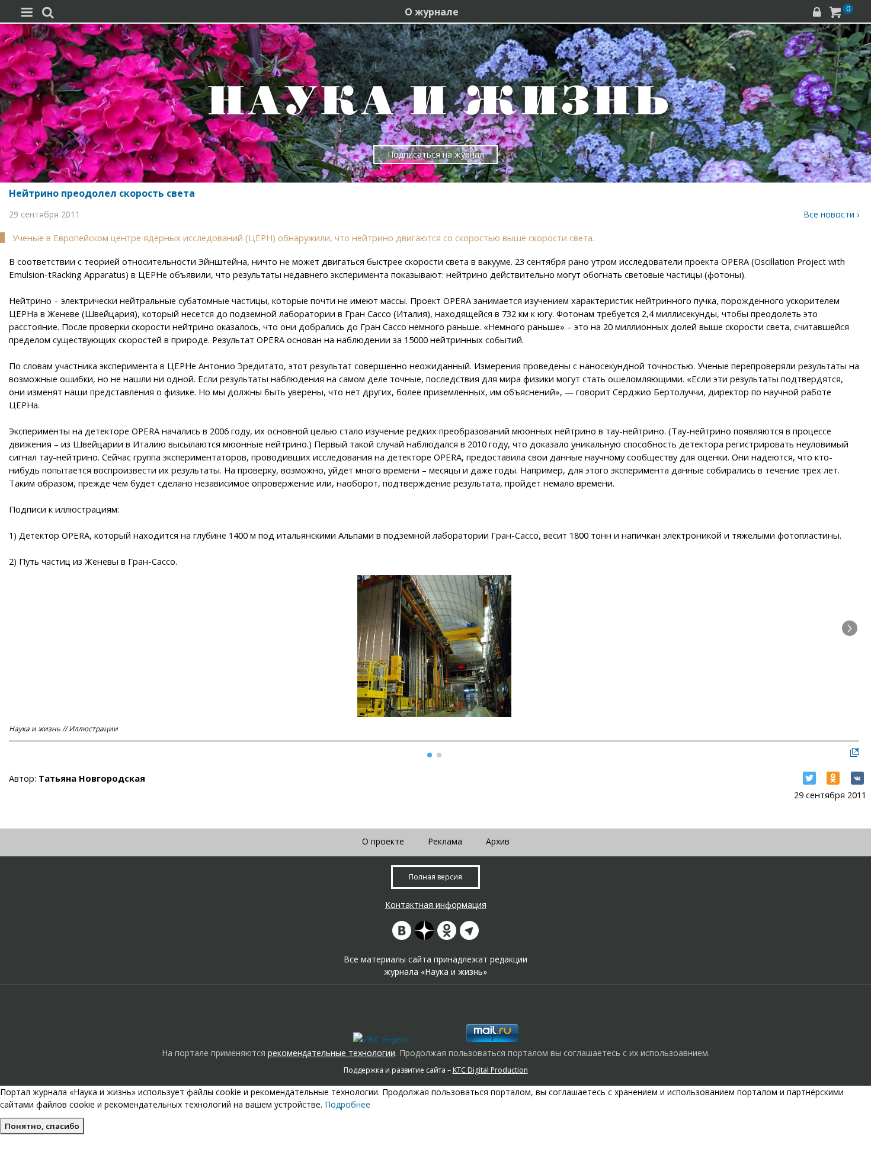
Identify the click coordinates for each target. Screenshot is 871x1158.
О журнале (432, 11)
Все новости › (831, 214)
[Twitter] (809, 778)
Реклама (445, 841)
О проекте (383, 841)
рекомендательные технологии (331, 1052)
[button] (849, 628)
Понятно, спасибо (42, 1126)
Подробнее (347, 1104)
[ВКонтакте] (857, 778)
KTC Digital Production (490, 1070)
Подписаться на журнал (436, 154)
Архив (498, 841)
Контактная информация (435, 904)
